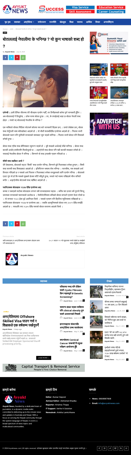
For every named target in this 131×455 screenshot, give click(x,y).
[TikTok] (110, 448)
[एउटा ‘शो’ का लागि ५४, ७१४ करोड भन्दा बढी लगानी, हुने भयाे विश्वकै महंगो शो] (96, 337)
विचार (97, 21)
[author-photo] (61, 300)
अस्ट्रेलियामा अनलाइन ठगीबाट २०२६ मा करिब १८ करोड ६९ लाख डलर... (118, 103)
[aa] (22, 399)
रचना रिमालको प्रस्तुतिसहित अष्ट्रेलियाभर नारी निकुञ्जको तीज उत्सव (98, 103)
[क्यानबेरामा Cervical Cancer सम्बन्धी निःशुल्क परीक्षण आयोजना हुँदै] (52, 342)
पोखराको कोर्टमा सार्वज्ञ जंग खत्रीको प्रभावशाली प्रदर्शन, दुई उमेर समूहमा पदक (98, 80)
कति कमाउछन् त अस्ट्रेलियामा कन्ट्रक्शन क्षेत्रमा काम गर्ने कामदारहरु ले (21, 241)
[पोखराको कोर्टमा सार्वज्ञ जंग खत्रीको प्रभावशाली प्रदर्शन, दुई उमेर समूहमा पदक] (99, 69)
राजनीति (52, 21)
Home (5, 29)
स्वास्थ (80, 21)
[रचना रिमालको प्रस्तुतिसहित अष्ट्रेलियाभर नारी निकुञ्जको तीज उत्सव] (99, 92)
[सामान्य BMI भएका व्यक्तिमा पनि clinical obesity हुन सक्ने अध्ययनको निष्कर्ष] (52, 309)
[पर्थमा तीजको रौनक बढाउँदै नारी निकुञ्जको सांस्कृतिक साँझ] (119, 69)
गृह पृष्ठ (7, 21)
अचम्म (11, 29)
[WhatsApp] (23, 57)
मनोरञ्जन (42, 21)
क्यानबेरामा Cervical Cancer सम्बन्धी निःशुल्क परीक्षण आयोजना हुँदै (71, 343)
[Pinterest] (17, 57)
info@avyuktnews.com (108, 403)
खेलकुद (63, 21)
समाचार (17, 21)
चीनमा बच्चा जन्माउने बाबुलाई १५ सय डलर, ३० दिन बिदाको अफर (116, 304)
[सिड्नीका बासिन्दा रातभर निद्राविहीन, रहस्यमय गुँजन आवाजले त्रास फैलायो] (96, 291)
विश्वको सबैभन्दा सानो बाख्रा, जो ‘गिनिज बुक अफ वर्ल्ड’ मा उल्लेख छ (116, 320)
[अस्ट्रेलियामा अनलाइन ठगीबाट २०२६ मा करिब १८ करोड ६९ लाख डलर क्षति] (119, 92)
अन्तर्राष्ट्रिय (108, 21)
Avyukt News (10, 52)
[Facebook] (5, 57)
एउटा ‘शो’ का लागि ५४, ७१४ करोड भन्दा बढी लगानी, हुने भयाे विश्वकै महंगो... (116, 335)
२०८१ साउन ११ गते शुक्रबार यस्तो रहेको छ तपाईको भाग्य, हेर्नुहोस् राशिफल (67, 241)
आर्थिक (89, 21)
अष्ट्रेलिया (28, 21)
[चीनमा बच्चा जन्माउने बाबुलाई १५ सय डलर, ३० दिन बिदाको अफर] (96, 306)
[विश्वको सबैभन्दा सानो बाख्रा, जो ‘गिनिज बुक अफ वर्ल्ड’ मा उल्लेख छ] (96, 322)
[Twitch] (115, 448)
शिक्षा (71, 21)
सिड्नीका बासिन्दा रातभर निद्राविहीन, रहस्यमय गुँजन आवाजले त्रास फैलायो (115, 289)
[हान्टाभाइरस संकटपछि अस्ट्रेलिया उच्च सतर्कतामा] (52, 326)
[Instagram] (105, 448)
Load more (43, 358)
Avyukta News (110, 311)
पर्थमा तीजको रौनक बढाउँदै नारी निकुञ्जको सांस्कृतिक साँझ (118, 80)
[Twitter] (11, 57)
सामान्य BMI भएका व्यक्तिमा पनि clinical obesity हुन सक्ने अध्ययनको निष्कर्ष (72, 310)
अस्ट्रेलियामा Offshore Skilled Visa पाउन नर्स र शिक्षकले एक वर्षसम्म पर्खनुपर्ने (21, 321)
